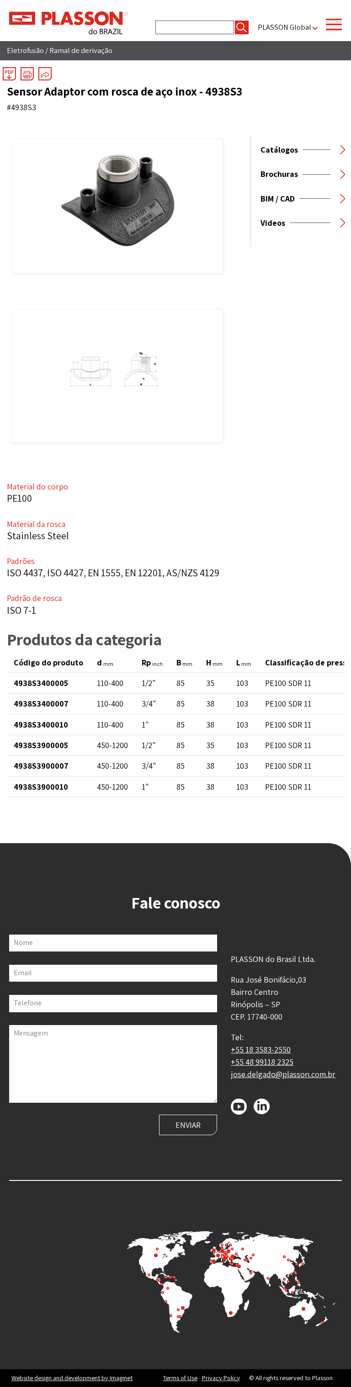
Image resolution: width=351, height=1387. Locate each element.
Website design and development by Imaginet (72, 1377)
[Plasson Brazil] (68, 22)
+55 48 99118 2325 (262, 1062)
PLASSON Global (284, 27)
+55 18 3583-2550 (261, 1049)
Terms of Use (180, 1378)
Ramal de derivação (80, 50)
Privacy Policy (221, 1378)
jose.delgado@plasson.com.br (283, 1074)
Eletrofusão (25, 50)
